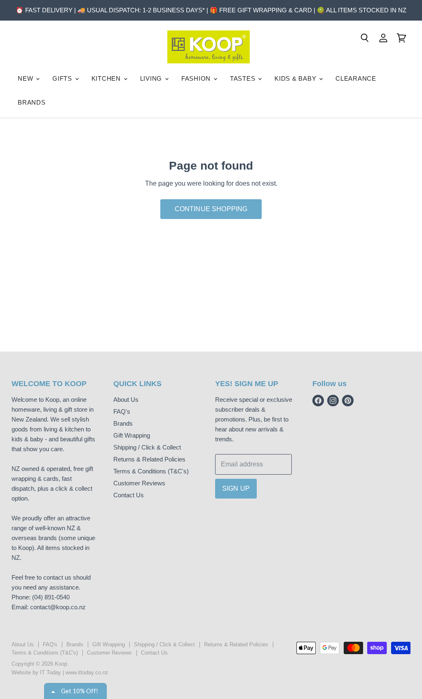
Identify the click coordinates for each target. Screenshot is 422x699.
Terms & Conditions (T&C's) (151, 471)
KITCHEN (107, 78)
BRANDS (32, 102)
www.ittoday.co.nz (87, 672)
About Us (125, 399)
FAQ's (121, 411)
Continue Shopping (211, 208)
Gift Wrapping (131, 435)
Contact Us (128, 495)
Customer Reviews (139, 483)
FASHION (197, 78)
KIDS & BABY (296, 78)
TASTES (243, 78)
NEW (26, 78)
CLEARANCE (355, 78)
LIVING (152, 78)
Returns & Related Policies (149, 459)
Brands (123, 423)
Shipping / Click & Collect (147, 447)
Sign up (236, 488)
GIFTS (63, 78)
